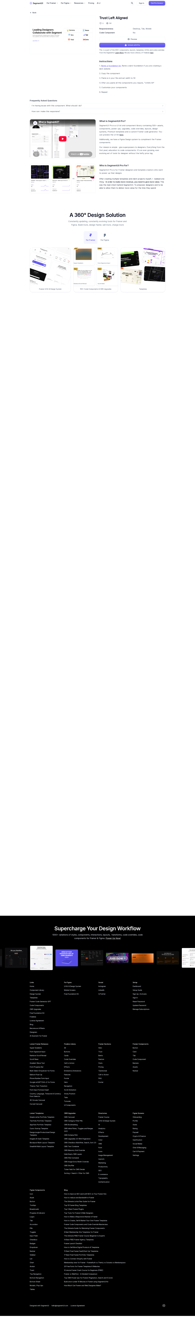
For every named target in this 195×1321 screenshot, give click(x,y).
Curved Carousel (36, 1104)
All (65, 1048)
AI (99, 1125)
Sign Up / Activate (139, 994)
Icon (31, 1194)
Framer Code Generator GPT (40, 1001)
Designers (33, 1032)
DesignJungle (70, 661)
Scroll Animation (70, 1090)
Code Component (139, 1059)
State (135, 1125)
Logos (32, 1217)
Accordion (34, 1224)
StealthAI (52, 661)
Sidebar (33, 1255)
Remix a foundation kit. (111, 66)
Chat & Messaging (139, 1148)
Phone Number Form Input (39, 1078)
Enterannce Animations (72, 1071)
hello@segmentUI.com (60, 1306)
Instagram (102, 986)
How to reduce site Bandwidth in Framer (79, 1198)
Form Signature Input (37, 1052)
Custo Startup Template (39, 1128)
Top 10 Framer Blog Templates (75, 1205)
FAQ (100, 1078)
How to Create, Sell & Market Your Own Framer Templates (85, 1220)
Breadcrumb (34, 1209)
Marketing (102, 1163)
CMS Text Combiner (71, 1146)
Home (32, 986)
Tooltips (33, 1205)
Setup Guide (137, 990)
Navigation (68, 1086)
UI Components (70, 1105)
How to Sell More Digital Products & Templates (81, 1247)
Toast (32, 1270)
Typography (103, 1178)
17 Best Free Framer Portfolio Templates (79, 1255)
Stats (100, 1063)
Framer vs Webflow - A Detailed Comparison (80, 1274)
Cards (66, 1055)
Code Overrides (70, 1059)
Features (67, 1075)
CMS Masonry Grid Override (74, 1150)
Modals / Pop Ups (36, 1285)
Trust (100, 1052)
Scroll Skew (34, 1059)
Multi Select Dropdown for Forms (42, 1071)
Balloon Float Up (36, 1075)
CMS (100, 1144)
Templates (34, 998)
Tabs (66, 1097)
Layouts (101, 1159)
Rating (135, 1128)
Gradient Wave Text (37, 1063)
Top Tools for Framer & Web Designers (78, 1213)
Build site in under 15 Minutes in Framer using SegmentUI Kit (86, 1282)
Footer (66, 1078)
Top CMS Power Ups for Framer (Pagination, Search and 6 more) (88, 1278)
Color (100, 1140)
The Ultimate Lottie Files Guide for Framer (79, 1201)
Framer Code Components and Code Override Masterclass (86, 1224)
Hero (66, 1082)
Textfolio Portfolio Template (40, 1121)
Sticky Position (69, 1094)
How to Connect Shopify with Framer (78, 1259)
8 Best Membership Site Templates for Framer (81, 1232)
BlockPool (60, 661)
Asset (32, 1198)
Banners (136, 1063)
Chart (32, 1263)
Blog (31, 1024)
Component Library (37, 990)
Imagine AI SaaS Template (39, 1139)
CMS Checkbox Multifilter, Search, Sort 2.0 (80, 1143)
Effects (67, 1067)
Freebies (33, 1017)
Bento (100, 1055)
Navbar (135, 1071)
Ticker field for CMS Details (74, 1169)
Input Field (34, 1236)
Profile (135, 1121)
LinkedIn (101, 990)
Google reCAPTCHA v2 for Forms (42, 1082)
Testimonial (102, 1071)
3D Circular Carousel (37, 1100)
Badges (32, 1243)
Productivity (103, 1167)
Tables (32, 1289)
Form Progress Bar (36, 1067)
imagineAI (79, 661)
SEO (100, 1170)
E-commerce (103, 1174)
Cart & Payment (138, 1151)
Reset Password (139, 1001)
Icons (100, 1151)
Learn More (119, 53)
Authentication (104, 1182)
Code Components (37, 1005)
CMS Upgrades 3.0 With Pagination (77, 1139)
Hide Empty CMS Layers (73, 1154)
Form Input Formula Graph (39, 1090)
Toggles (33, 1232)
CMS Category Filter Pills (73, 1121)
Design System (35, 994)
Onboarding (137, 1117)
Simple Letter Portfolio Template (42, 1117)
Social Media (137, 1144)
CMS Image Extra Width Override (76, 1162)
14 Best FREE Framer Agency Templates (79, 1240)
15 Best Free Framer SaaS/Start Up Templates (81, 1251)
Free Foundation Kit (37, 1013)
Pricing (91, 3)
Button (135, 1048)
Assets (135, 1067)
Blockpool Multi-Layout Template (42, 1143)
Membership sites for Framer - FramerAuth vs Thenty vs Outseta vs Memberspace (94, 1263)
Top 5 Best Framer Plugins (74, 1209)
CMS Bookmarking (71, 1125)
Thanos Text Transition (38, 1086)
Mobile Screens (69, 990)
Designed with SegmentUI (39, 1306)
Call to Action (69, 1063)
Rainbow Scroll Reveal (38, 1055)
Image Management (105, 1155)
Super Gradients (36, 1048)
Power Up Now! (113, 938)
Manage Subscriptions (141, 1009)
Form (100, 1148)
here (151, 53)
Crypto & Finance (139, 1136)
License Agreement (37, 1021)
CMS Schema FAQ (71, 1135)
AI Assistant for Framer (38, 1036)
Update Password (139, 1005)
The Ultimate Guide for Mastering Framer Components (84, 1228)
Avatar (32, 1266)
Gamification (137, 1140)
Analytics (101, 1128)
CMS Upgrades (35, 1009)
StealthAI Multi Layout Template (42, 1146)
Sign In (135, 998)
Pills (31, 1228)
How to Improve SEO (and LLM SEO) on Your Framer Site (85, 1194)
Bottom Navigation (37, 1278)
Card (134, 1052)
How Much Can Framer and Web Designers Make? (82, 1285)
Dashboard (137, 986)
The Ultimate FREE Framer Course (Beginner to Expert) (84, 1236)
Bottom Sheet (35, 1282)
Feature (101, 1059)
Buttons (67, 1052)
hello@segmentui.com (90, 741)
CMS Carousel (69, 1117)
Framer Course (103, 1117)
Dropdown (34, 1247)
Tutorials (67, 1101)
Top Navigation (35, 1274)
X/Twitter (102, 994)
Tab (134, 1055)
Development (103, 1136)
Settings (136, 1155)
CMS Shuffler (69, 1165)
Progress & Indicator (37, 1213)
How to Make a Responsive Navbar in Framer (81, 1217)
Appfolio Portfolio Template (40, 1125)
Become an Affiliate (37, 1028)
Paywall (135, 1132)
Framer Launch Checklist (73, 1243)
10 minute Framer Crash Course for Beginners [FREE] (83, 1270)
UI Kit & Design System (72, 986)
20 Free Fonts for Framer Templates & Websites (82, 1266)
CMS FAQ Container (71, 1158)
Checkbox (33, 1240)
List (31, 1259)
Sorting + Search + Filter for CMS (76, 1173)
